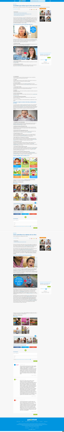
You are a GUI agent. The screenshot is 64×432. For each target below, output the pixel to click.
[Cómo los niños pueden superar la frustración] (17, 333)
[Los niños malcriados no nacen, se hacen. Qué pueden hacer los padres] (25, 200)
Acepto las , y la (22, 226)
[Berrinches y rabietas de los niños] (17, 325)
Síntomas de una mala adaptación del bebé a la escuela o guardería (42, 14)
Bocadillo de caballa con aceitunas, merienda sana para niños (33, 324)
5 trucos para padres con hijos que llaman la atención (33, 191)
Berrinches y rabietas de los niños (17, 324)
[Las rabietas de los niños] (25, 325)
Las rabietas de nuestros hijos (28, 245)
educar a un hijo (34, 39)
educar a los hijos (22, 18)
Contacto (37, 421)
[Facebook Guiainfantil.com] (42, 63)
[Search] (44, 1)
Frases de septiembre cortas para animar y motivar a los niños (48, 14)
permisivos (21, 106)
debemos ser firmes (29, 296)
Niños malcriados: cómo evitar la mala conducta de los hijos (17, 199)
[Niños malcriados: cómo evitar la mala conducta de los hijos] (17, 200)
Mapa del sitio (45, 421)
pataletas (20, 270)
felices (26, 22)
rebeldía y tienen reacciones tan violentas (26, 249)
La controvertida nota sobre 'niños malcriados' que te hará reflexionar (33, 199)
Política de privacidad (27, 421)
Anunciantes (41, 421)
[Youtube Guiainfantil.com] (48, 63)
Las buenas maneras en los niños (25, 190)
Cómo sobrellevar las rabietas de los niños (16, 190)
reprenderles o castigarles (32, 299)
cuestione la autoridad (27, 83)
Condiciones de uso (24, 226)
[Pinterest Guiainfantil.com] (43, 63)
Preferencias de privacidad (18, 226)
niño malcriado (16, 61)
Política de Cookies (28, 226)
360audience (34, 429)
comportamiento (22, 291)
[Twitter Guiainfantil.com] (46, 63)
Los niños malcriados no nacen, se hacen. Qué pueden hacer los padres (25, 199)
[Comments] (36, 9)
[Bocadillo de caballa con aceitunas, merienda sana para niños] (33, 325)
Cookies (23, 421)
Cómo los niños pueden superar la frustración (17, 332)
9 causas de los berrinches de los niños (18, 203)
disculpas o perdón (24, 135)
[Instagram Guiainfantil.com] (45, 63)
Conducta (23, 180)
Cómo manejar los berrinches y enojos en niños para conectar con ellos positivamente (25, 332)
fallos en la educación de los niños (25, 104)
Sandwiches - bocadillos (32, 322)
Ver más (35, 414)
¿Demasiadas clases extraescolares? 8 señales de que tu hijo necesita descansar (48, 19)
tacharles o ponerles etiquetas (17, 123)
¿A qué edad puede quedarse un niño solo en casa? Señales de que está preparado (42, 20)
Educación (15, 189)
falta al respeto (34, 148)
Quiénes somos (18, 421)
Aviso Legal (33, 421)
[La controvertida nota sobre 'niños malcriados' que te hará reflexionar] (33, 200)
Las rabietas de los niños (25, 323)
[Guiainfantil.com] (22, 1)
